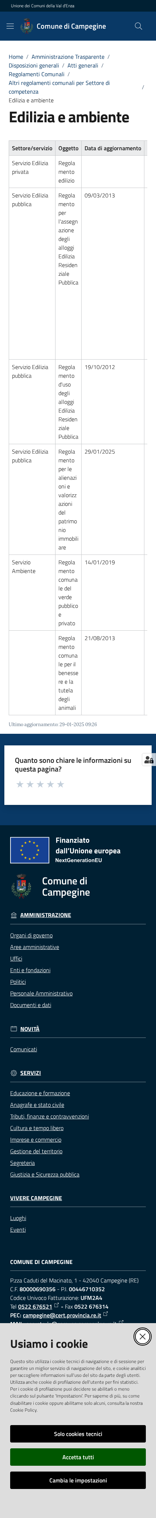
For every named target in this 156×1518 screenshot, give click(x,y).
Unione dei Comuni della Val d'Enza (42, 6)
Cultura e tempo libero (36, 1128)
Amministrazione (45, 915)
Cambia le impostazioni (78, 1480)
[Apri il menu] (10, 26)
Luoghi (18, 1218)
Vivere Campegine (36, 1198)
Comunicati (23, 1049)
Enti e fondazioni (30, 970)
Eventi (18, 1229)
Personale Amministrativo (41, 993)
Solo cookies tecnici (78, 1433)
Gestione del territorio (36, 1151)
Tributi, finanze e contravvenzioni (49, 1116)
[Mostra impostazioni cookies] (149, 759)
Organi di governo (31, 935)
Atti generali (82, 65)
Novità (30, 1029)
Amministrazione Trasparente (68, 56)
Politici (18, 981)
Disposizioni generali (34, 65)
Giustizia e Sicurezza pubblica (44, 1174)
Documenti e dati (30, 1005)
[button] (138, 26)
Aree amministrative (34, 946)
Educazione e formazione (40, 1093)
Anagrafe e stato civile (37, 1104)
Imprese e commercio (35, 1139)
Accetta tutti (78, 1457)
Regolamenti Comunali (37, 74)
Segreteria (22, 1162)
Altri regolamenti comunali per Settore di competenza (59, 87)
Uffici (16, 958)
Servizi (30, 1072)
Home (16, 56)
